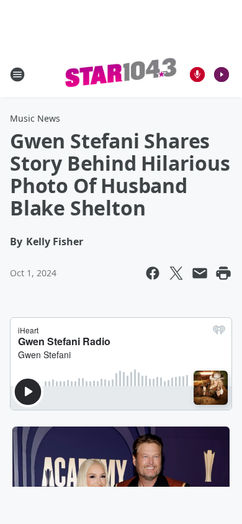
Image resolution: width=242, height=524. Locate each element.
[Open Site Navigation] (17, 74)
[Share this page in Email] (199, 273)
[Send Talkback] (197, 74)
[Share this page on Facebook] (152, 273)
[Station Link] (121, 74)
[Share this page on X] (176, 273)
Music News (35, 118)
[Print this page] (223, 273)
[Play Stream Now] (221, 74)
